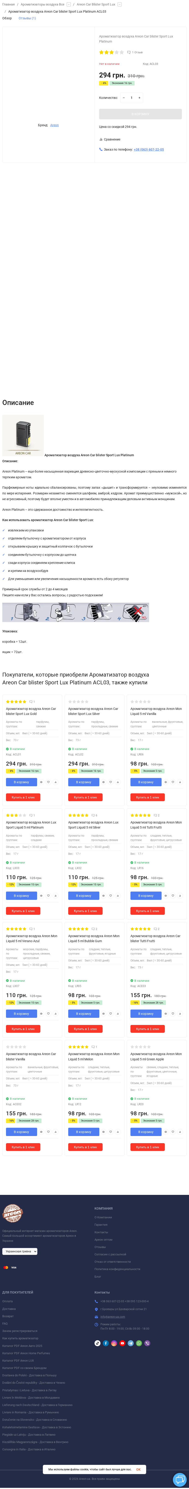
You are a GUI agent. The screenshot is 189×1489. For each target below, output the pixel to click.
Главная (8, 4)
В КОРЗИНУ (140, 114)
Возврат (8, 1316)
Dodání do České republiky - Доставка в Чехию (33, 1382)
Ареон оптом (103, 1239)
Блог (97, 1276)
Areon (54, 125)
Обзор (7, 18)
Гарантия (100, 1224)
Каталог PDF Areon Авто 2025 (22, 1346)
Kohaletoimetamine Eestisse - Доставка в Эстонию (36, 1427)
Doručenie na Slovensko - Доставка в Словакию (34, 1419)
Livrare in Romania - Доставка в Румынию (30, 1412)
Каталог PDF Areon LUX (18, 1360)
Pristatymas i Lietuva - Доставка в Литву (29, 1390)
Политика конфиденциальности (117, 1269)
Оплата (7, 1301)
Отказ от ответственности (112, 1261)
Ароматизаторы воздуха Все (42, 4)
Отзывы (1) (27, 18)
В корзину (21, 782)
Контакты (101, 1232)
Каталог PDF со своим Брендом (24, 1368)
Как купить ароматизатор (20, 1338)
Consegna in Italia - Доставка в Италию (29, 1449)
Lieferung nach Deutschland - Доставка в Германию (37, 1405)
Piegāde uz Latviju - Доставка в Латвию (29, 1434)
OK (138, 1469)
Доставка (9, 1309)
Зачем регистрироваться (19, 1331)
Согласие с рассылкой (110, 1254)
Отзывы (100, 1247)
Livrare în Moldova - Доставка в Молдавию (31, 1397)
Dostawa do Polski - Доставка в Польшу (29, 1375)
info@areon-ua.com (112, 1316)
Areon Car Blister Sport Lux (96, 4)
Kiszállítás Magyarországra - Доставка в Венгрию (35, 1442)
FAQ (5, 1323)
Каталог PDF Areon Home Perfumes (26, 1353)
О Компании (103, 1217)
